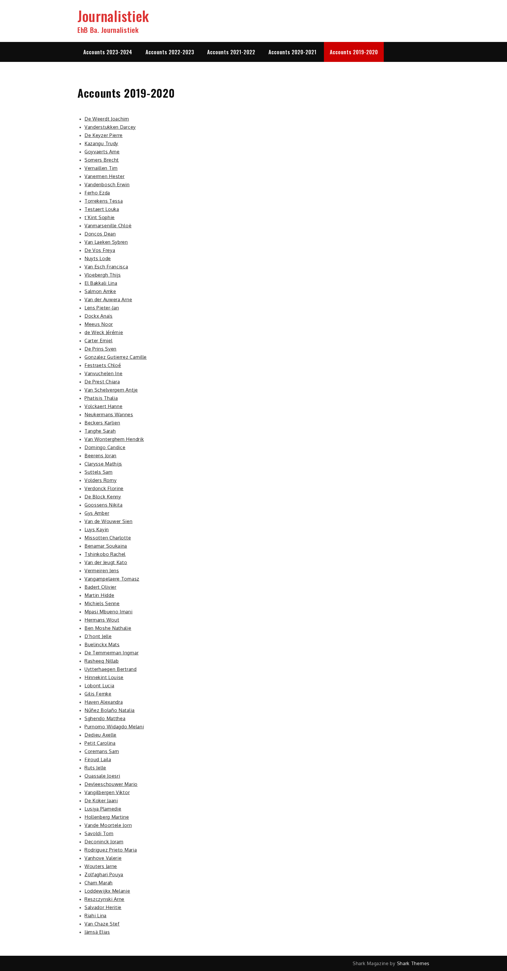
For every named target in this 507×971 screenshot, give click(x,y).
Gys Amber (96, 513)
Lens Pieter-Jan (101, 308)
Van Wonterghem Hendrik (114, 439)
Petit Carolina (100, 743)
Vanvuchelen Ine (103, 373)
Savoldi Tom (99, 833)
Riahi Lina (95, 915)
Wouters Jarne (100, 866)
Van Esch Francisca (106, 267)
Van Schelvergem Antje (111, 390)
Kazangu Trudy (101, 143)
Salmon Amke (100, 291)
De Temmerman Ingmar (111, 653)
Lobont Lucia (99, 686)
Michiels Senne (102, 603)
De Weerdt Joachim (106, 119)
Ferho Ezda (97, 193)
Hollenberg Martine (106, 817)
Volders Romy (100, 480)
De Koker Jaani (101, 800)
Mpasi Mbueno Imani (108, 612)
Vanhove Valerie (103, 858)
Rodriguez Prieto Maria (110, 850)
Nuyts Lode (97, 258)
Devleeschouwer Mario (111, 784)
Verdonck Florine (104, 488)
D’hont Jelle (97, 636)
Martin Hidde (99, 595)
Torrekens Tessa (103, 201)
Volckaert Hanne (103, 406)
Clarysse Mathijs (103, 464)
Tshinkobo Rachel (105, 554)
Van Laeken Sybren (106, 242)
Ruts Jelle (95, 768)
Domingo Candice (105, 447)
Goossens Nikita (103, 505)
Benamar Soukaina (105, 546)
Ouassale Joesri (102, 776)
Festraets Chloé (102, 365)
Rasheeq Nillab (101, 661)
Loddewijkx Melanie (107, 891)
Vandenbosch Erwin (107, 184)
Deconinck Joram (104, 842)
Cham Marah (98, 883)
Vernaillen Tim (101, 168)
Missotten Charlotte (107, 538)
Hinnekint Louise (104, 677)
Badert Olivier (100, 587)
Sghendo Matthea (105, 718)
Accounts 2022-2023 (170, 52)
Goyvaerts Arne (102, 152)
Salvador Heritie (102, 907)
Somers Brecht (101, 160)
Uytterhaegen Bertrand (110, 669)
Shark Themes (413, 963)
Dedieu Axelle (100, 735)
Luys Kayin (96, 529)
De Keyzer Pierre (103, 135)
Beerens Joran (100, 456)
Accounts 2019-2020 (354, 52)
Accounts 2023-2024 (107, 52)
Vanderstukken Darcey (110, 127)
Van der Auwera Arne (108, 299)
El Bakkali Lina (100, 283)
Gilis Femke (97, 694)
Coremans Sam (101, 751)
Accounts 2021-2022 (231, 52)
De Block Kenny (102, 497)
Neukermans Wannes (108, 414)
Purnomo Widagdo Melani (114, 727)
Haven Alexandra (103, 702)
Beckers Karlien (102, 423)
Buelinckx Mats (102, 644)
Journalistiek (113, 15)
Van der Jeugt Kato (105, 562)
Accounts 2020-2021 (292, 52)
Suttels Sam (98, 472)
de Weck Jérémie (103, 332)
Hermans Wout (101, 620)
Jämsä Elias (97, 932)
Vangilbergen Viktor (107, 792)
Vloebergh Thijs (102, 275)
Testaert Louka (101, 209)
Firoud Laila (97, 759)
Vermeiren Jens (101, 571)
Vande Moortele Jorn (108, 825)
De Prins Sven (100, 349)
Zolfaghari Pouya (103, 874)
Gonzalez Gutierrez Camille (115, 357)
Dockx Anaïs (98, 316)
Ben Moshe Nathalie (107, 628)
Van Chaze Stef (102, 924)
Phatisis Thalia (101, 398)
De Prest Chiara (102, 382)
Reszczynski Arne (104, 899)
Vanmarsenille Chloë (107, 226)
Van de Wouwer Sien (108, 521)
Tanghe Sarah (100, 431)
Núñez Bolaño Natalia (109, 710)
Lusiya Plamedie (102, 809)
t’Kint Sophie (99, 217)
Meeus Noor (98, 324)
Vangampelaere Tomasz (111, 579)
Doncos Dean (100, 234)
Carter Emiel (98, 341)
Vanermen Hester (104, 176)
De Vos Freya (99, 250)
